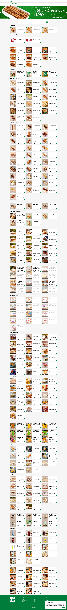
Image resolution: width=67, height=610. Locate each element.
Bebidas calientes (45, 5)
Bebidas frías (50, 5)
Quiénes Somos (27, 1)
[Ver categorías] (56, 5)
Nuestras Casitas (22, 1)
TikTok (35, 601)
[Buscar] (10, 5)
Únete (47, 22)
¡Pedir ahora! (14, 1)
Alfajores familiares (11, 5)
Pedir (46, 599)
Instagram (35, 599)
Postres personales (23, 5)
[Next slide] (66, 12)
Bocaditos (18, 1)
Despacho (23, 599)
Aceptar (64, 607)
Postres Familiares (28, 5)
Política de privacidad (24, 603)
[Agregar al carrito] (24, 32)
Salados (39, 5)
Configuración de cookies (58, 607)
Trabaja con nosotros (24, 600)
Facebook (35, 600)
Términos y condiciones (25, 602)
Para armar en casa (34, 5)
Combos (54, 5)
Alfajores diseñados (17, 5)
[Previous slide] (0, 12)
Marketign (23, 601)
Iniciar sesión (47, 600)
